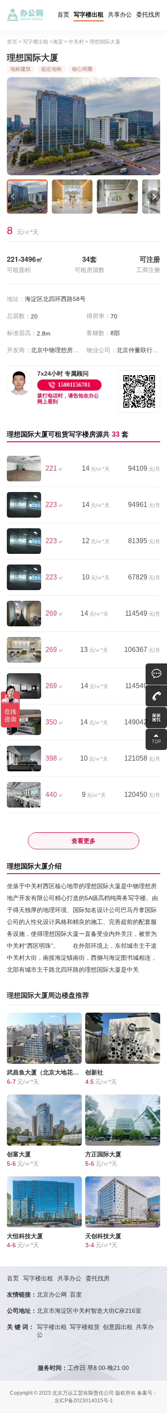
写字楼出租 (89, 14)
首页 (63, 14)
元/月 (144, 469)
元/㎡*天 (96, 469)
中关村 (76, 42)
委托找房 (148, 14)
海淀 (58, 42)
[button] (13, 196)
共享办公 (120, 14)
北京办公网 (52, 1294)
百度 (76, 1294)
